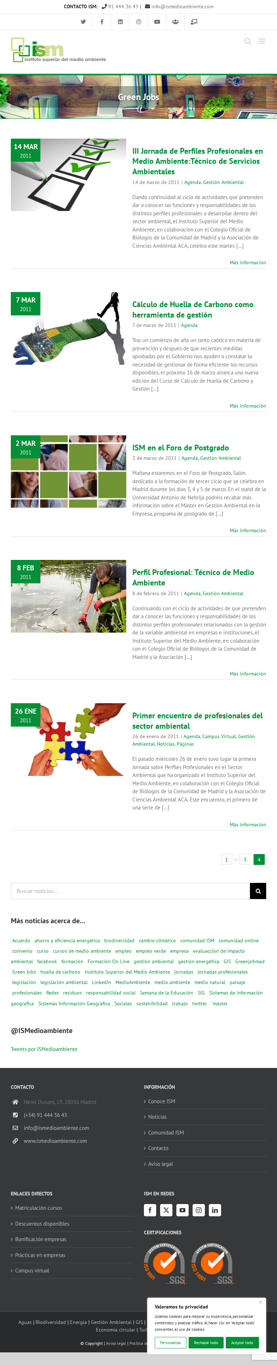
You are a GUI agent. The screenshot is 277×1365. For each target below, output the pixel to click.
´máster (219, 1003)
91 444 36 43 (122, 6)
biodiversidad (119, 940)
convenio (22, 951)
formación (72, 961)
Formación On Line (108, 961)
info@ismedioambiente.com (182, 6)
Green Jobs (24, 972)
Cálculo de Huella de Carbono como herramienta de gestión (68, 312)
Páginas (78, 761)
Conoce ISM (161, 1101)
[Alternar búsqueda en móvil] (247, 41)
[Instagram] (199, 1210)
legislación (24, 982)
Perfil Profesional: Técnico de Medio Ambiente (68, 580)
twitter (199, 1003)
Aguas (25, 1322)
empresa (179, 951)
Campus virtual (32, 1270)
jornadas (183, 972)
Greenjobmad (250, 961)
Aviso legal (160, 1163)
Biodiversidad (51, 1322)
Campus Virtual (56, 754)
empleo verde (151, 951)
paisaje (237, 982)
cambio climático (157, 940)
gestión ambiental (154, 961)
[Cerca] (260, 1302)
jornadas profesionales (223, 972)
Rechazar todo (206, 1342)
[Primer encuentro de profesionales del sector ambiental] (68, 739)
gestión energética (198, 961)
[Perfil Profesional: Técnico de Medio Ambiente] (68, 596)
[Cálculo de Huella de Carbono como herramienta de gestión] (68, 328)
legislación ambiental (64, 982)
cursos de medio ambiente (82, 951)
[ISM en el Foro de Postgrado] (68, 471)
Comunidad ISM (166, 1132)
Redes (52, 992)
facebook (47, 961)
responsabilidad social (111, 992)
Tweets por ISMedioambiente (44, 1049)
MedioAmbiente (132, 982)
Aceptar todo (242, 1342)
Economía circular (115, 1329)
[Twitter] (166, 1210)
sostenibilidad (152, 1003)
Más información (248, 262)
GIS (227, 961)
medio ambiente (172, 982)
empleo (123, 951)
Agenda (47, 203)
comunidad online (239, 940)
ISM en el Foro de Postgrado (68, 460)
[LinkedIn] (215, 1210)
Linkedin (101, 982)
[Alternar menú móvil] (262, 41)
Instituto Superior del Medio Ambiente (127, 972)
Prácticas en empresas (40, 1255)
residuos (72, 992)
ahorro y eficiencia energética (67, 940)
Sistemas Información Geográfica (74, 1003)
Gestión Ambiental (78, 203)
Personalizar (170, 1342)
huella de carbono (60, 972)
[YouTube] (182, 1210)
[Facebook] (150, 1210)
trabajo (180, 1003)
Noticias (59, 761)
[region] (206, 1326)
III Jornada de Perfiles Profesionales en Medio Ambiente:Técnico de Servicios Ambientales (68, 149)
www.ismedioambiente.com (55, 1140)
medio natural (209, 982)
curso (43, 951)
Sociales (123, 1003)
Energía (78, 1322)
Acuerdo (21, 940)
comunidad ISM (197, 940)
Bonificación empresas (40, 1239)
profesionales (27, 992)
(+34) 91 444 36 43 (45, 1115)
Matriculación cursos (38, 1207)
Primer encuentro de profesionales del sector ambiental (68, 719)
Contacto (158, 1148)
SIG (201, 992)
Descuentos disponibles (42, 1223)
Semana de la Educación (166, 992)
